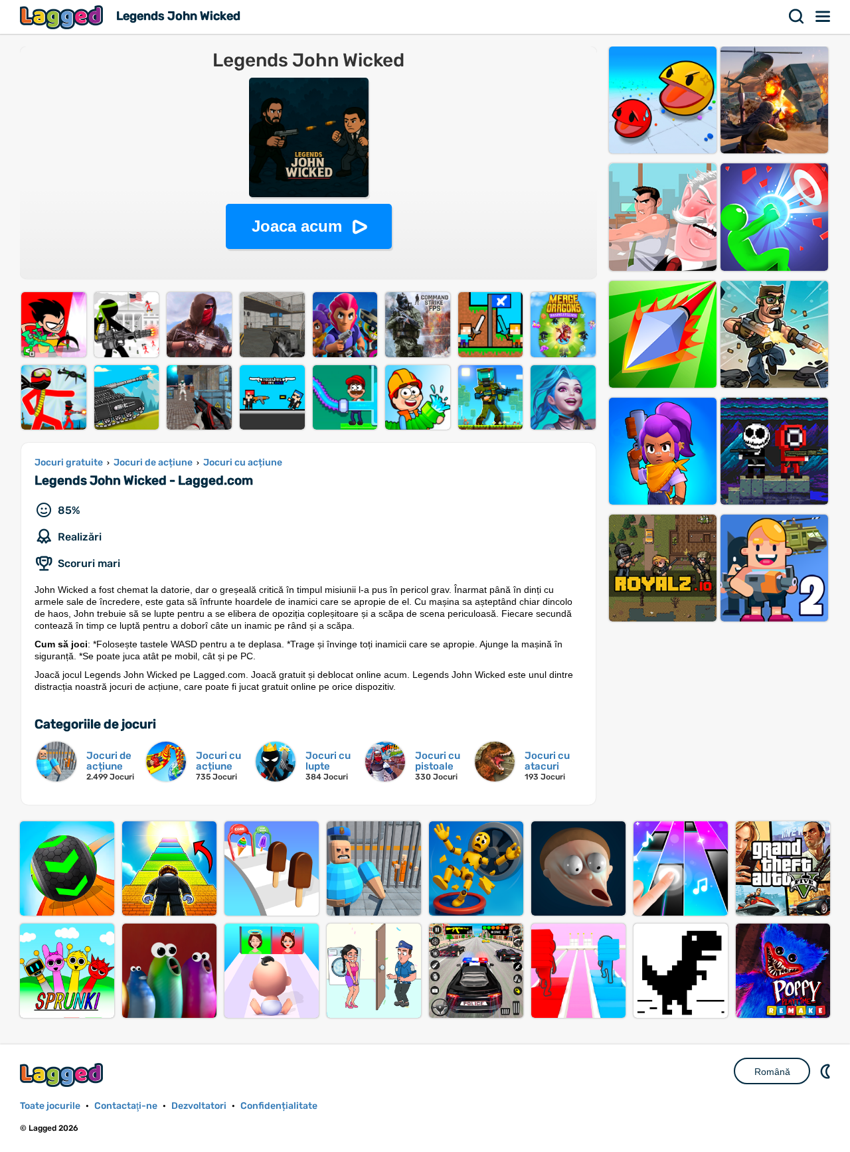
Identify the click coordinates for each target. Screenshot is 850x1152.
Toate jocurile (50, 1105)
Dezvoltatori (198, 1105)
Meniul (823, 16)
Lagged (63, 17)
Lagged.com (63, 1075)
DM (826, 1071)
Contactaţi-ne (125, 1105)
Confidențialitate (278, 1105)
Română (772, 1071)
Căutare (797, 16)
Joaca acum (297, 226)
